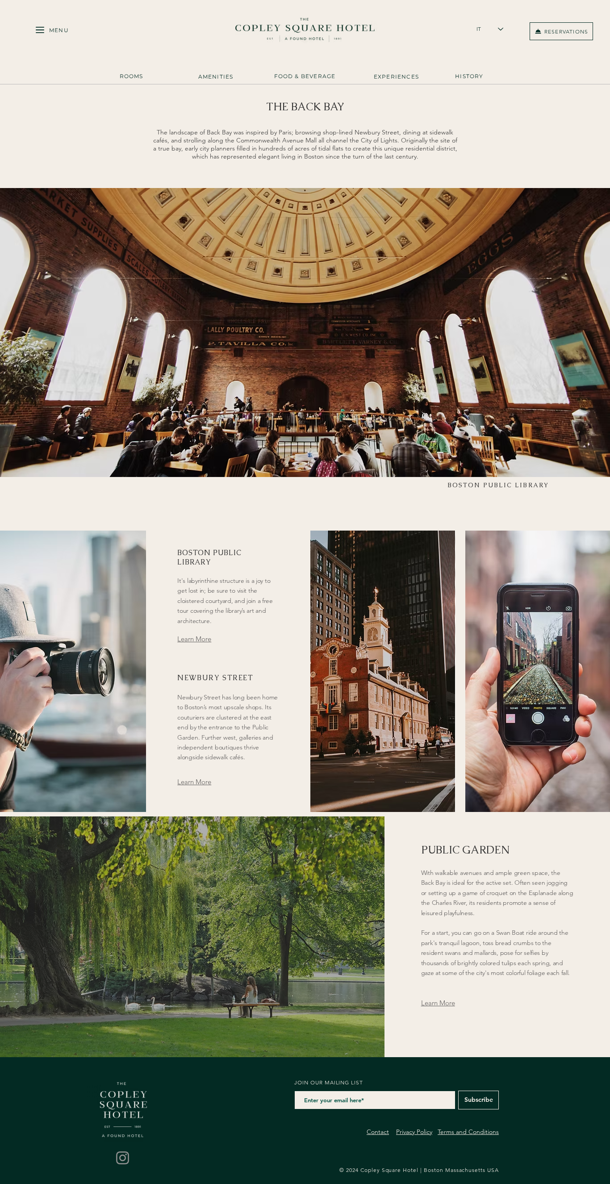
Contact (378, 1132)
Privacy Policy (414, 1132)
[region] (131, 79)
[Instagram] (122, 1158)
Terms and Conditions (468, 1132)
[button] (59, 30)
